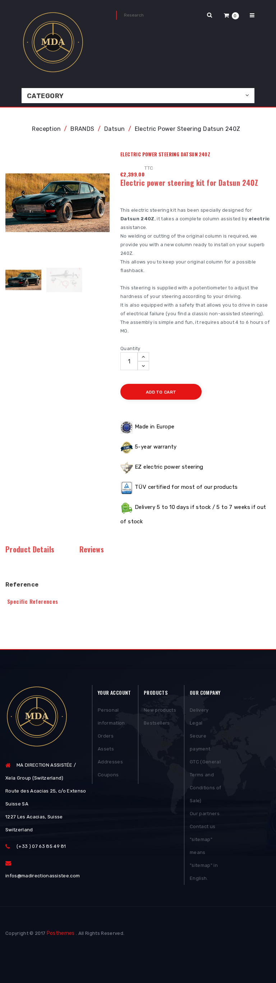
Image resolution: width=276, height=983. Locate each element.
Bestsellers (157, 723)
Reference (22, 584)
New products (160, 710)
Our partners (205, 813)
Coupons (108, 774)
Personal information (111, 716)
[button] (231, 15)
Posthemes (61, 933)
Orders (106, 736)
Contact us (202, 826)
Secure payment (200, 742)
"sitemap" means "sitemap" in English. (204, 859)
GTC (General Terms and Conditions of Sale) (205, 781)
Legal (196, 723)
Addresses (110, 761)
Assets (106, 749)
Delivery (199, 710)
